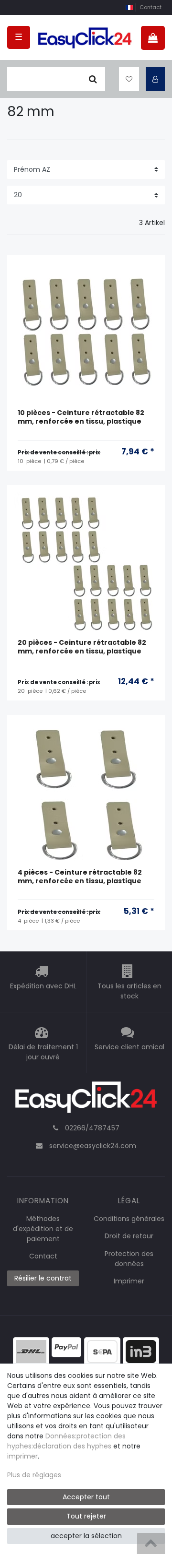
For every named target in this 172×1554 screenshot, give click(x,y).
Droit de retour (129, 1236)
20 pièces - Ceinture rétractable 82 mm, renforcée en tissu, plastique (82, 647)
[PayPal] (66, 1346)
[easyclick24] (86, 1100)
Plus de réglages (34, 1475)
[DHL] (31, 1351)
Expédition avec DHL (43, 986)
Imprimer (129, 1281)
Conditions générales (129, 1218)
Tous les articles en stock (129, 991)
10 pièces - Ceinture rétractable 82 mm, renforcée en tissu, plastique (81, 417)
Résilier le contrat (43, 1278)
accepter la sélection (86, 1536)
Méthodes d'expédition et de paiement (43, 1229)
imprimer (22, 1456)
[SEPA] (102, 1351)
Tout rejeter (86, 1516)
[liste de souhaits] (129, 79)
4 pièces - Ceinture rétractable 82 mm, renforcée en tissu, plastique (80, 877)
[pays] (129, 7)
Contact (150, 7)
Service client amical (129, 1047)
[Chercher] (93, 79)
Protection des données (129, 1259)
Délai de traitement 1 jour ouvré (43, 1052)
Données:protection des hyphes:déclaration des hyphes (66, 1441)
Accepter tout (86, 1497)
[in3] (141, 1351)
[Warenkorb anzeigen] (153, 38)
